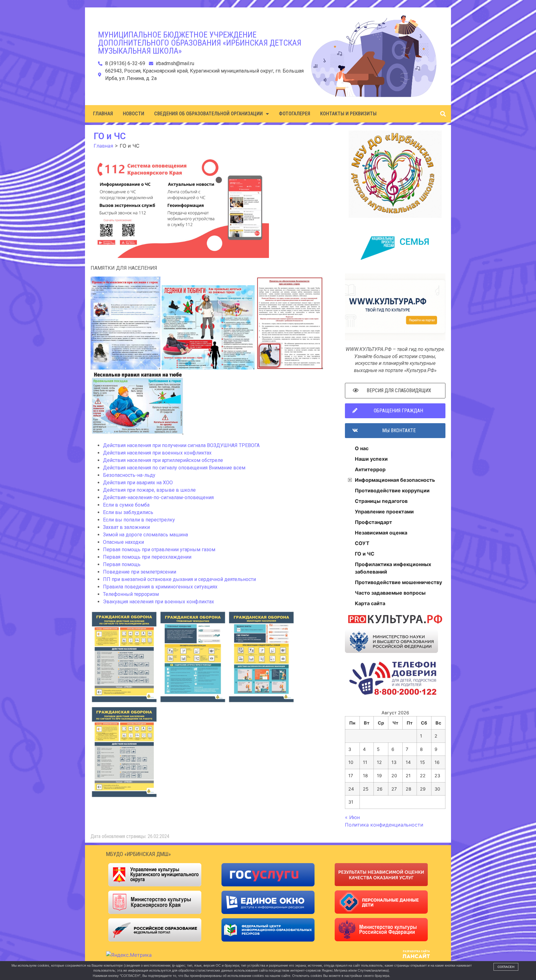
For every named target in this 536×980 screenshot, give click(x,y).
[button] (443, 114)
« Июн (352, 817)
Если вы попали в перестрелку (139, 520)
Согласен (506, 967)
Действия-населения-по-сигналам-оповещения (158, 497)
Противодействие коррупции (392, 490)
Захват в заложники (126, 527)
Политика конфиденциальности (384, 825)
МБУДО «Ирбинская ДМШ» (138, 854)
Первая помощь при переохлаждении (147, 557)
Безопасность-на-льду (129, 475)
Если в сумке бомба (126, 505)
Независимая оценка (381, 533)
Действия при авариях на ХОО (138, 483)
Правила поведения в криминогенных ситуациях (160, 587)
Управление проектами (384, 511)
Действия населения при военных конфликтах (157, 453)
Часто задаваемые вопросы (390, 593)
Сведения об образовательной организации (208, 114)
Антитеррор (370, 469)
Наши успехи (371, 459)
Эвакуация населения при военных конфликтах (158, 602)
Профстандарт (373, 522)
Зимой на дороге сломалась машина (145, 535)
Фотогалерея (294, 114)
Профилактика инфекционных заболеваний (393, 568)
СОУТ (362, 543)
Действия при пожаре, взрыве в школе (149, 490)
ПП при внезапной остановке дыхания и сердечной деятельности (179, 579)
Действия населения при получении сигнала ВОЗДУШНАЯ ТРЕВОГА (181, 445)
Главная (103, 114)
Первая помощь (122, 564)
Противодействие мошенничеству (398, 582)
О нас (361, 448)
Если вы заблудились (128, 512)
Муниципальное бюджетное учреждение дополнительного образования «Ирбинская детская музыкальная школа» (199, 42)
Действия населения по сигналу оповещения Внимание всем (174, 468)
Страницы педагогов (381, 501)
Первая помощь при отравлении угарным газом (159, 549)
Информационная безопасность (395, 480)
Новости (133, 114)
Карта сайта (370, 603)
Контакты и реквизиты (348, 114)
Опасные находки (123, 542)
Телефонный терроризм (131, 594)
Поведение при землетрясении (139, 572)
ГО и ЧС (364, 554)
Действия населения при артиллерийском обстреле (163, 460)
